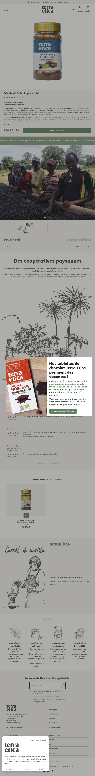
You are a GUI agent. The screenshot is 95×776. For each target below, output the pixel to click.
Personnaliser (25, 769)
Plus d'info (41, 769)
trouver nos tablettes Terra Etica (63, 411)
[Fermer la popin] (89, 359)
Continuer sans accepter (37, 740)
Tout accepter (10, 769)
